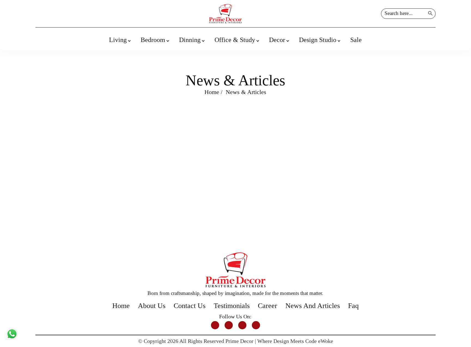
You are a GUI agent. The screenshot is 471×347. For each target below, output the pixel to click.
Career (267, 306)
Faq (353, 306)
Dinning (190, 39)
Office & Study (235, 39)
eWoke (325, 341)
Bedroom (153, 39)
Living (118, 39)
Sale (356, 39)
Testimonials (232, 306)
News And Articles (312, 306)
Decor (277, 39)
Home (211, 92)
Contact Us (190, 306)
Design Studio (317, 39)
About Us (151, 306)
